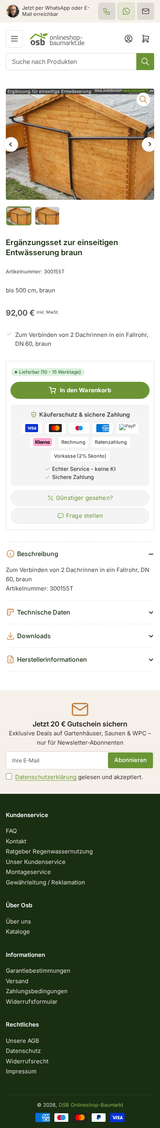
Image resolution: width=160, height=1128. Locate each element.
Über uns (18, 921)
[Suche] (145, 61)
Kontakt (16, 841)
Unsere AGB (22, 1040)
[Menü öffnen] (14, 38)
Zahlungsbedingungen (37, 991)
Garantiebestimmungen (38, 970)
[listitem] (106, 11)
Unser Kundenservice (36, 861)
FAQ (11, 830)
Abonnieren (130, 760)
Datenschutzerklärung (46, 777)
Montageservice (28, 872)
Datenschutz (23, 1050)
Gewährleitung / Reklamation (45, 882)
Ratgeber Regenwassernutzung (49, 851)
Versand (17, 981)
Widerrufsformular (31, 1001)
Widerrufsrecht (27, 1061)
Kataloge (18, 931)
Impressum (21, 1071)
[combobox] (80, 61)
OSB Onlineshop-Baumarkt (91, 1105)
